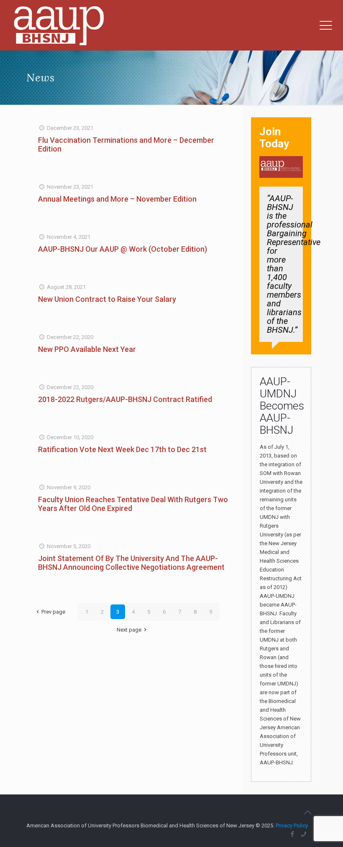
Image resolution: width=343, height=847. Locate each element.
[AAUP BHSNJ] (59, 25)
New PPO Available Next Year (87, 349)
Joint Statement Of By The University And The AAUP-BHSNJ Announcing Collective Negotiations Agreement (131, 562)
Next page (129, 630)
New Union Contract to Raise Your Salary (107, 299)
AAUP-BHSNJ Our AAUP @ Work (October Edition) (122, 249)
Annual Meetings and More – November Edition (117, 199)
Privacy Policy (292, 825)
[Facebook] (292, 834)
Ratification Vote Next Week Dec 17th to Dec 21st (122, 449)
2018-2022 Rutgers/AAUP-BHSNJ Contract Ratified (125, 399)
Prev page (53, 612)
